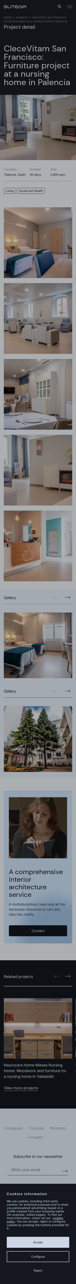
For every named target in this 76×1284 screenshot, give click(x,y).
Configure (38, 1256)
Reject (38, 1270)
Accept (38, 1242)
